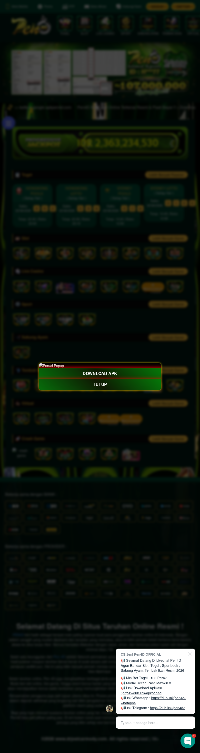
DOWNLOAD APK (100, 373)
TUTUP (100, 384)
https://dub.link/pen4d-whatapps (153, 700)
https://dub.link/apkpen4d (142, 692)
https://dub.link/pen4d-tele (170, 707)
